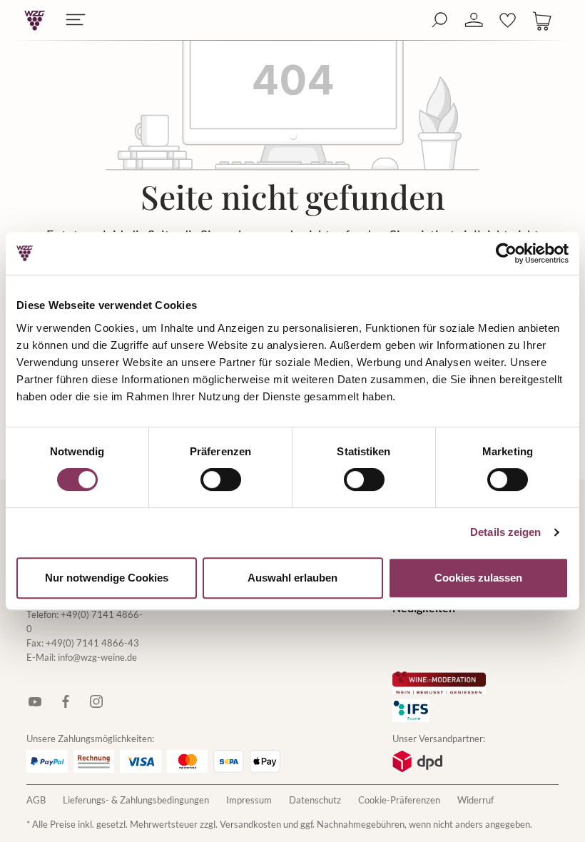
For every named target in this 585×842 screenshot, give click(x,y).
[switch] (220, 479)
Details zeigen (505, 532)
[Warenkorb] (542, 20)
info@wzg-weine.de (97, 657)
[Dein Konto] (474, 20)
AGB (36, 800)
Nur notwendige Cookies (106, 578)
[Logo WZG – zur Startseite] (34, 20)
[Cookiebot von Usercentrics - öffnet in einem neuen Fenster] (506, 253)
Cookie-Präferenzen (399, 800)
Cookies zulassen (478, 578)
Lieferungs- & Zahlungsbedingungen (136, 800)
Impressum (249, 800)
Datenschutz (315, 800)
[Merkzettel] (508, 20)
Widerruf (475, 800)
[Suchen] (439, 20)
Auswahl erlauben (292, 578)
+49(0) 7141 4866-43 (92, 643)
